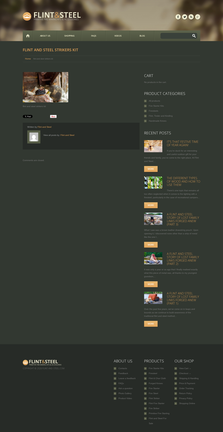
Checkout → (185, 373)
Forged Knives (156, 383)
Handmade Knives (157, 121)
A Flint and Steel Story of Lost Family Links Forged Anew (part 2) (183, 259)
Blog (142, 35)
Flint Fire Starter (156, 403)
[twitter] (184, 16)
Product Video (125, 398)
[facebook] (178, 16)
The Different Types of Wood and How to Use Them (183, 181)
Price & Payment (187, 383)
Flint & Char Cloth (157, 378)
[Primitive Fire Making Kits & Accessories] (42, 362)
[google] (197, 16)
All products (154, 101)
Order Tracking (186, 388)
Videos (118, 35)
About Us (45, 35)
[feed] (191, 16)
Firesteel (153, 373)
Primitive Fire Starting (159, 413)
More (151, 168)
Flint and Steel (44, 127)
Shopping (69, 35)
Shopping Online (187, 403)
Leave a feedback (127, 378)
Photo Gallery (125, 393)
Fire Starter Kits (156, 106)
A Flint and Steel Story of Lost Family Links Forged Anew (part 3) (183, 219)
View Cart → (185, 368)
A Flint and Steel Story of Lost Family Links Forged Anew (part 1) (183, 298)
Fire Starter (154, 388)
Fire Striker (154, 408)
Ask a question (125, 388)
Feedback (123, 373)
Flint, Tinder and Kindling (161, 116)
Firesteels (153, 111)
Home (28, 35)
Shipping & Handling (189, 378)
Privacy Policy (185, 398)
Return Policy (185, 393)
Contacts (122, 368)
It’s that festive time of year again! (182, 143)
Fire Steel (153, 393)
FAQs (93, 35)
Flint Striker (154, 398)
